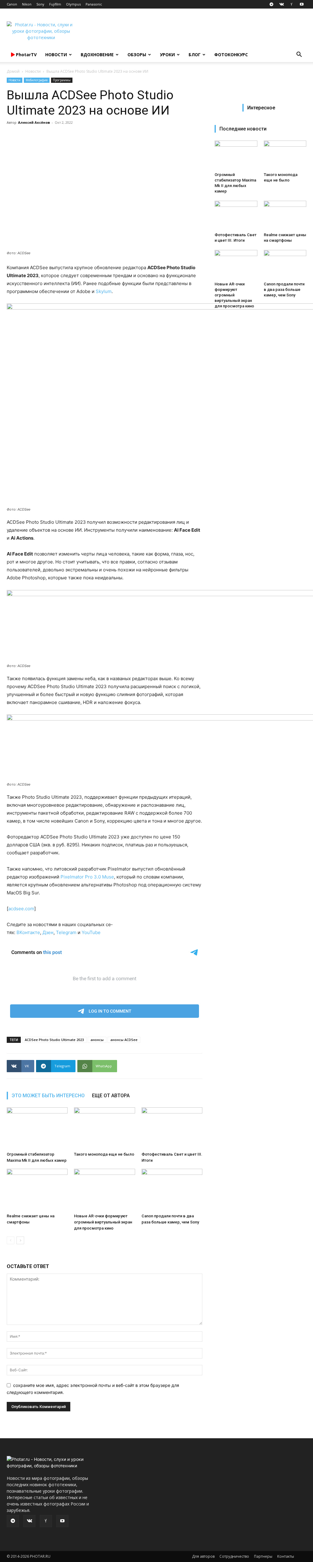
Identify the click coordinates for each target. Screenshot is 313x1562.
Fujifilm (55, 4)
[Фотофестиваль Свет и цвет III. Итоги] (172, 1128)
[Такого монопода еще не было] (104, 1128)
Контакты (285, 1556)
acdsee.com (21, 908)
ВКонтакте (28, 932)
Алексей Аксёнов (34, 122)
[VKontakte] (281, 4)
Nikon (26, 4)
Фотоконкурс (231, 54)
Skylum (104, 291)
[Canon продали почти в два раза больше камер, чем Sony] (172, 1190)
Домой (13, 71)
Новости (56, 54)
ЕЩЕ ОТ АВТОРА (111, 1095)
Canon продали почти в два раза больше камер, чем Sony (284, 289)
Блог (195, 54)
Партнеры (263, 1556)
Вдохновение (97, 54)
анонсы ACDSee (124, 1039)
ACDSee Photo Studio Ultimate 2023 (54, 1039)
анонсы (97, 1039)
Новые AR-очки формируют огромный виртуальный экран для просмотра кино (103, 1222)
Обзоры (136, 54)
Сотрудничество (234, 1556)
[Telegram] (271, 4)
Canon (12, 4)
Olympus (73, 4)
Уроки (167, 54)
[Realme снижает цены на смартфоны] (37, 1190)
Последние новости (243, 129)
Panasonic (94, 4)
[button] (299, 55)
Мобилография (37, 80)
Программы (62, 80)
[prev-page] (10, 1240)
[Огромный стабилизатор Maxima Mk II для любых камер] (37, 1128)
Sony (40, 4)
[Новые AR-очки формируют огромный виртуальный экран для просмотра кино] (104, 1190)
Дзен (47, 932)
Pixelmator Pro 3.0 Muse (87, 877)
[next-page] (20, 1240)
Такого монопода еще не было (104, 1154)
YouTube (91, 932)
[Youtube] (301, 4)
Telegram (67, 932)
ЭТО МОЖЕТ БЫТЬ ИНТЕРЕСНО (48, 1095)
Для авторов (203, 1556)
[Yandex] (291, 4)
